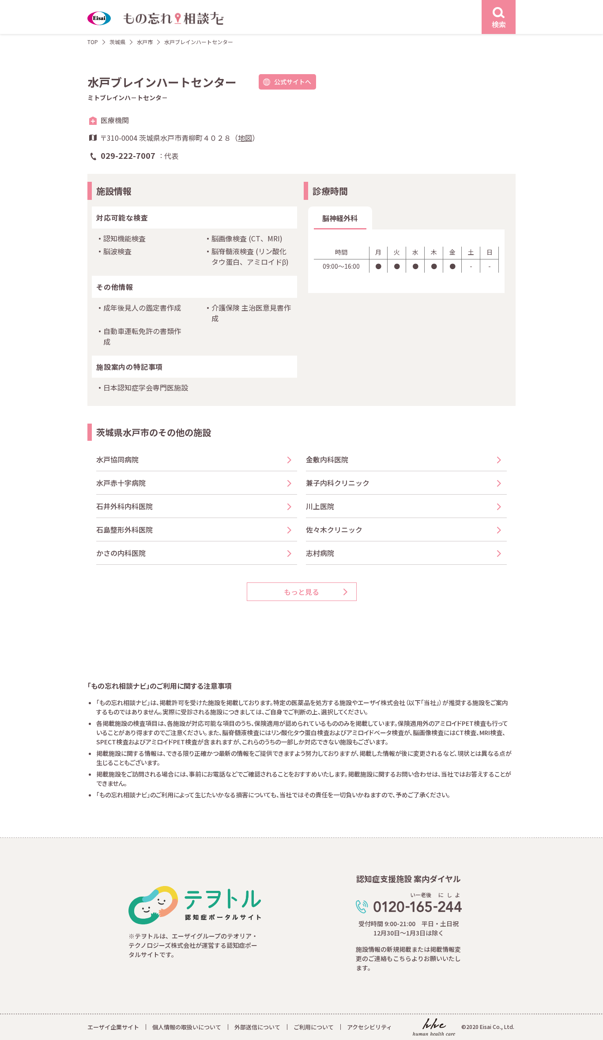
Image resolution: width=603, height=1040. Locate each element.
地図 (245, 137)
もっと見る (301, 591)
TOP (92, 41)
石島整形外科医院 (124, 529)
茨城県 (117, 41)
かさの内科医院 (121, 553)
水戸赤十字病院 (121, 482)
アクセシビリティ (369, 1027)
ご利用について (314, 1027)
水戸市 (145, 41)
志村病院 (320, 553)
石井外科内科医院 (124, 506)
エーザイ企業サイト (113, 1027)
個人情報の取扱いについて (186, 1027)
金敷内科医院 (327, 459)
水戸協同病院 (117, 459)
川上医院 (320, 506)
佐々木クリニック (334, 529)
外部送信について (257, 1027)
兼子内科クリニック (337, 482)
